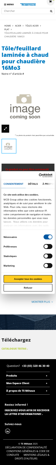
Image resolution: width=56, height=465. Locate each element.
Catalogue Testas (14, 348)
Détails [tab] (33, 183)
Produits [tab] (11, 375)
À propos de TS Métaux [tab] (20, 390)
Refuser (28, 287)
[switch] (48, 246)
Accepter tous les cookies (28, 279)
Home (7, 25)
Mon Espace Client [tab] (17, 383)
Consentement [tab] (13, 183)
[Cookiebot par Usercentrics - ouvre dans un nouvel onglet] (39, 175)
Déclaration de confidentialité (26, 447)
